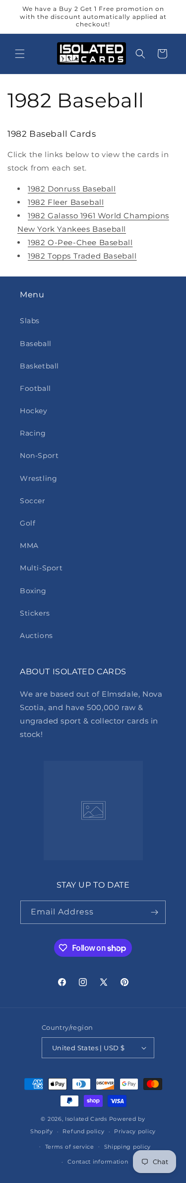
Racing (33, 433)
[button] (20, 54)
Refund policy (83, 1131)
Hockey (34, 410)
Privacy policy (135, 1131)
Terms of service (69, 1146)
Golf (27, 523)
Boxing (33, 590)
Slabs (30, 320)
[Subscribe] (154, 912)
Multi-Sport (41, 567)
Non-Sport (39, 455)
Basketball (39, 366)
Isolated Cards (87, 1118)
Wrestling (38, 478)
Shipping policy (127, 1146)
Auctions (36, 635)
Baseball (36, 343)
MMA (29, 545)
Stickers (35, 613)
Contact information (97, 1161)
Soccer (33, 500)
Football (35, 388)
